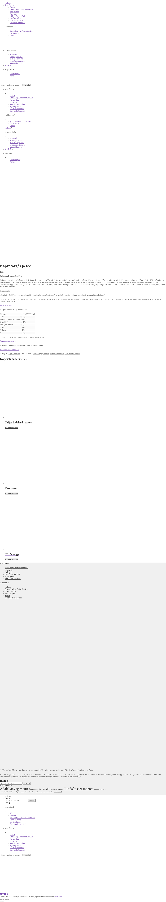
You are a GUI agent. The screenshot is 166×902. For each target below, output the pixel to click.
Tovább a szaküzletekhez (9, 350)
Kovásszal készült (57, 354)
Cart (7, 803)
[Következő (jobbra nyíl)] (3, 901)
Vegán (104, 789)
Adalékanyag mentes (41, 354)
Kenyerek (8, 570)
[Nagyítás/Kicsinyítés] (8, 899)
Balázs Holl (58, 792)
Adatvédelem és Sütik (13, 598)
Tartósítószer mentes (72, 354)
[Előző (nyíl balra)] (1, 901)
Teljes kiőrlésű (98, 789)
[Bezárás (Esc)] (1, 899)
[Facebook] (1, 781)
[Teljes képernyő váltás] (6, 899)
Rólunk (8, 587)
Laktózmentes (59, 789)
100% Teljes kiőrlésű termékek (16, 568)
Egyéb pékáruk (14, 354)
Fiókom (8, 796)
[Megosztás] (3, 899)
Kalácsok (8, 572)
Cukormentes (34, 789)
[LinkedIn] (5, 781)
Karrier (7, 596)
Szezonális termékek (13, 579)
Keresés (27, 85)
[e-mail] (8, 781)
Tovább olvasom (11, 428)
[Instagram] (3, 781)
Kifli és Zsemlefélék (12, 574)
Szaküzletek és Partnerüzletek (16, 589)
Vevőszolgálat (10, 593)
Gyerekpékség (10, 591)
